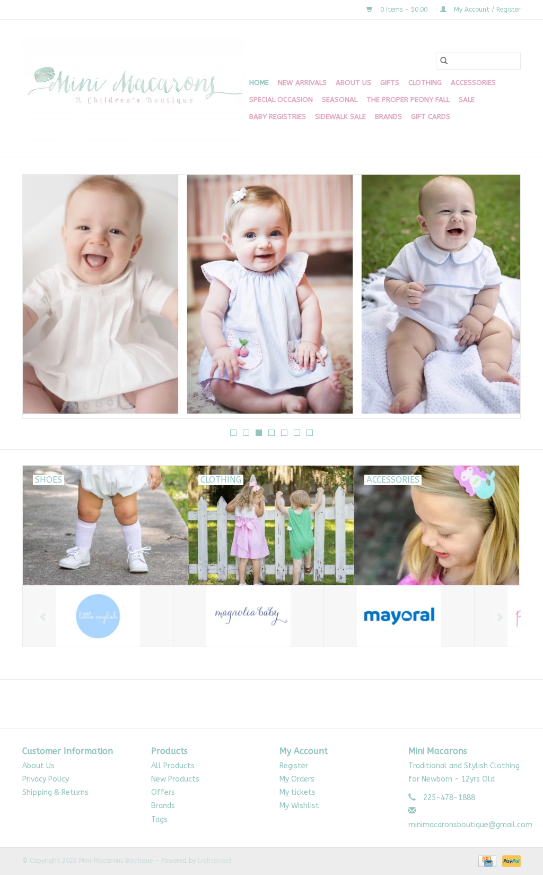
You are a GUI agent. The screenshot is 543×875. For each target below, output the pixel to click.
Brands (388, 117)
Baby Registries (277, 117)
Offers (163, 792)
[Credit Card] (486, 860)
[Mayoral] (399, 616)
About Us (353, 83)
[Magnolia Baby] (248, 616)
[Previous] (43, 299)
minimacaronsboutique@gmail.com (470, 824)
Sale (467, 100)
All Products (173, 765)
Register (293, 765)
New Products (175, 779)
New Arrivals (302, 83)
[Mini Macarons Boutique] (134, 89)
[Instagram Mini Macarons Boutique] (281, 703)
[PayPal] (509, 860)
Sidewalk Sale (340, 117)
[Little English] (98, 616)
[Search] (444, 61)
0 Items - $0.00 (404, 9)
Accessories (473, 83)
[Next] (500, 299)
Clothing (425, 83)
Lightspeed (214, 860)
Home (259, 83)
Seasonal (339, 100)
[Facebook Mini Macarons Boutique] (261, 703)
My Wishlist (299, 805)
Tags (159, 819)
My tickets (297, 792)
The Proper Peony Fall (408, 100)
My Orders (296, 779)
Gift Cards (430, 117)
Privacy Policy (45, 779)
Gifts (389, 83)
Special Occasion (281, 100)
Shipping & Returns (55, 792)
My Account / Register (486, 9)
